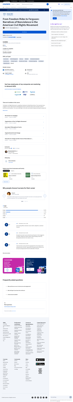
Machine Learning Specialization (29, 347)
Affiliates (27, 376)
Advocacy (21, 59)
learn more (14, 311)
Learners (15, 360)
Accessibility (28, 369)
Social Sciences (13, 7)
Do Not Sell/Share (29, 380)
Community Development (34, 59)
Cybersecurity (5, 328)
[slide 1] (22, 201)
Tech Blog (16, 369)
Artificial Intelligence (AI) (6, 326)
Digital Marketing (6, 332)
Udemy (4, 388)
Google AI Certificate (18, 325)
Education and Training (23, 61)
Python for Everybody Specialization (29, 353)
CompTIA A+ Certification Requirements (39, 330)
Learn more (19, 37)
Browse (7, 7)
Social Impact (41, 61)
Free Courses (5, 387)
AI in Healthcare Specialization (28, 335)
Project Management (6, 337)
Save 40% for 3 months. (34, 10)
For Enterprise (5, 378)
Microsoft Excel (5, 335)
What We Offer (5, 362)
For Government (6, 380)
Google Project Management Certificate (17, 337)
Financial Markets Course (29, 345)
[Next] (44, 196)
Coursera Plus (5, 369)
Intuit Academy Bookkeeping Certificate (16, 352)
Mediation (26, 59)
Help (26, 367)
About (4, 360)
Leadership (5, 364)
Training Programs (14, 61)
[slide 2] (23, 201)
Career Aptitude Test (40, 324)
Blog (15, 365)
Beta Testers (16, 364)
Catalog (4, 367)
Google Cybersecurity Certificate (18, 328)
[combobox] (32, 4)
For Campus (5, 382)
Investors (27, 362)
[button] (18, 4)
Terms (27, 364)
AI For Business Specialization (28, 329)
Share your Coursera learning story (40, 352)
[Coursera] (6, 4)
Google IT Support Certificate (17, 334)
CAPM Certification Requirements (40, 326)
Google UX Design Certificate (17, 340)
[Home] (3, 7)
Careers (4, 365)
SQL (3, 340)
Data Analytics (5, 330)
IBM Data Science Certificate (17, 349)
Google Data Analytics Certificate (18, 331)
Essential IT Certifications (39, 337)
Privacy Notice (64, 15)
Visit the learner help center (10, 306)
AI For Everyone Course (28, 332)
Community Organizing (33, 61)
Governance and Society (22, 7)
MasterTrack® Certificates (5, 374)
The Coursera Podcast (18, 367)
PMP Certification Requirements (40, 346)
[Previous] (4, 196)
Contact (27, 371)
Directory (27, 374)
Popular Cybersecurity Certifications (41, 349)
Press (27, 360)
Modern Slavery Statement (28, 378)
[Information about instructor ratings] (11, 148)
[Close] (44, 10)
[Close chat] (71, 7)
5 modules (5, 42)
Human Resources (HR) (7, 333)
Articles (27, 372)
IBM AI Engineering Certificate (17, 343)
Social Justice (6, 59)
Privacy (27, 365)
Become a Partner (6, 383)
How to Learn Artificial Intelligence (40, 343)
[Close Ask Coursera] (59, 4)
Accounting (5, 324)
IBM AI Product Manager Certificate (17, 346)
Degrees (4, 376)
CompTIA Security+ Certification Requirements (40, 334)
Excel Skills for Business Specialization (28, 341)
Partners (15, 362)
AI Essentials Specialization (28, 326)
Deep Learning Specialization (28, 338)
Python (4, 339)
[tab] (6, 171)
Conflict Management (14, 59)
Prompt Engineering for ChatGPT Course (29, 350)
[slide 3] (25, 201)
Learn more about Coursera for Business (13, 89)
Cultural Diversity (6, 63)
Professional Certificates (5, 371)
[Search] (48, 4)
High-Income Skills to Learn (40, 340)
